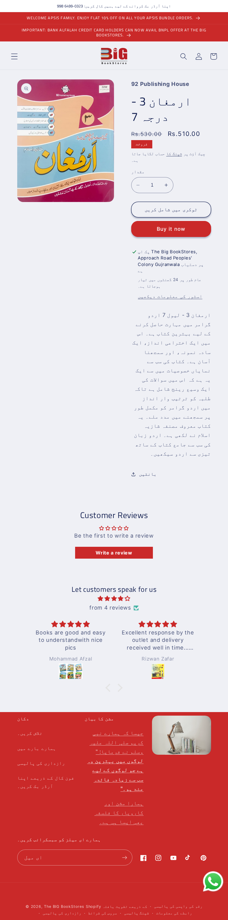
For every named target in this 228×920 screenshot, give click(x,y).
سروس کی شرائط (102, 913)
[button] (14, 56)
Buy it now (171, 229)
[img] (114, 598)
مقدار (138, 171)
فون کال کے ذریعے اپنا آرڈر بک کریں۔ (46, 782)
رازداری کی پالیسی (41, 763)
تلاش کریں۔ (30, 733)
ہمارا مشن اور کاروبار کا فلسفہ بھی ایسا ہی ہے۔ (118, 812)
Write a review (114, 553)
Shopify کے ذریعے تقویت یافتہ (116, 906)
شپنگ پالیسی (136, 913)
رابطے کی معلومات (174, 913)
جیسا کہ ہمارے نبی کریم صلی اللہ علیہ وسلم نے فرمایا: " (115, 760)
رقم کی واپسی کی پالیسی (178, 906)
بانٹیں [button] (148, 474)
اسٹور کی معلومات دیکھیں (170, 296)
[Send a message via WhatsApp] (213, 881)
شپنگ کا (174, 153)
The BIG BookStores (64, 906)
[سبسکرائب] (124, 857)
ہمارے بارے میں (36, 748)
